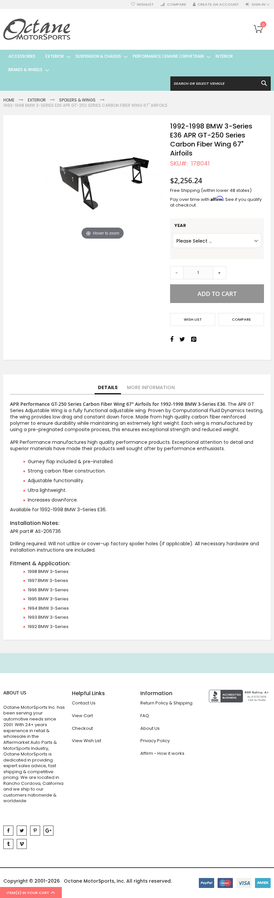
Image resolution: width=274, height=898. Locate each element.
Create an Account (218, 4)
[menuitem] (21, 56)
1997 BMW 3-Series (48, 580)
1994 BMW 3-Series (48, 608)
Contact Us (84, 703)
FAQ (144, 715)
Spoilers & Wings (77, 100)
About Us (150, 728)
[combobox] (220, 83)
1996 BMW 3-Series (48, 590)
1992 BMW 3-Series (48, 626)
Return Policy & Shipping (166, 703)
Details (108, 387)
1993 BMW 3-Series (48, 617)
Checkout (82, 728)
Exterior (37, 100)
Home (8, 100)
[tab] (108, 387)
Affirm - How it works (162, 753)
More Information (151, 387)
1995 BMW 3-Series (48, 599)
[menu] (137, 63)
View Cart (82, 715)
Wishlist (145, 4)
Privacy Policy (155, 740)
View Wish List (86, 740)
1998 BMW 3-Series (48, 571)
